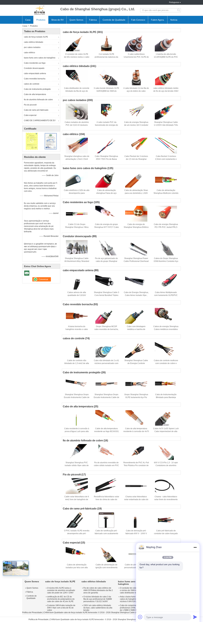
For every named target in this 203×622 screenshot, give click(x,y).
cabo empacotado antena (35, 73)
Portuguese (174, 2)
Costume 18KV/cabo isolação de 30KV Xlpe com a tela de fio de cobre (61, 607)
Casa (27, 20)
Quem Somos (76, 20)
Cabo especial (30, 115)
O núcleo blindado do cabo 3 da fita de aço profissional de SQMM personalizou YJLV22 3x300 (97, 599)
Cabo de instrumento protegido (37, 89)
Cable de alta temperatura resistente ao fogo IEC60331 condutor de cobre (106, 431)
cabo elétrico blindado (33, 42)
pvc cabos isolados (32, 47)
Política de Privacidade (32, 612)
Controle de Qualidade (114, 20)
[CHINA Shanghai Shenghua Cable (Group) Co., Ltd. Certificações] (31, 141)
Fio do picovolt (30, 105)
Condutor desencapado (34, 68)
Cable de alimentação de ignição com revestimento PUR (106, 567)
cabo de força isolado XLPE (36, 37)
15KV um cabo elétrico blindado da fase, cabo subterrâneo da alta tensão (97, 607)
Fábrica (93, 20)
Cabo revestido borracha (34, 79)
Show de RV (57, 20)
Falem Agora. (157, 20)
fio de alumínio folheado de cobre (38, 99)
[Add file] (140, 616)
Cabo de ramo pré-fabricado (36, 110)
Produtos (40, 20)
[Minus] (195, 547)
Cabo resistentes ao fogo (35, 63)
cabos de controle (31, 84)
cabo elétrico (29, 52)
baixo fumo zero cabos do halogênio (39, 58)
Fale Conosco (138, 20)
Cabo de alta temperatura (35, 94)
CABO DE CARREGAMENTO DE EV (40, 120)
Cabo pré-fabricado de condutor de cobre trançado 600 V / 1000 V (166, 533)
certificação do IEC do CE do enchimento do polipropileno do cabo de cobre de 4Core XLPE (61, 599)
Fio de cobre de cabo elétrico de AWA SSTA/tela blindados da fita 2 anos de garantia (98, 590)
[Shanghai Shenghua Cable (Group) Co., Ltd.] (39, 10)
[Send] (195, 616)
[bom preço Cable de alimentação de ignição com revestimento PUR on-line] (106, 554)
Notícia (173, 20)
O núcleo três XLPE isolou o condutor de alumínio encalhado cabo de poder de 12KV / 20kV (61, 590)
